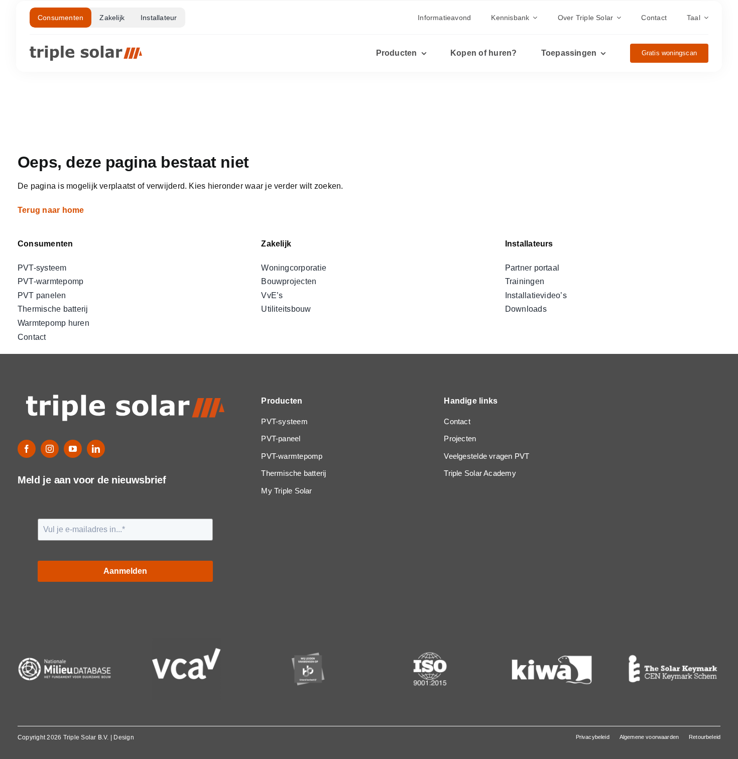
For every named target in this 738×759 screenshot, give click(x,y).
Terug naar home (52, 210)
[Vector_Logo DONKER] (86, 49)
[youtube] (73, 449)
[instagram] (50, 449)
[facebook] (27, 449)
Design (123, 737)
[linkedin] (96, 449)
